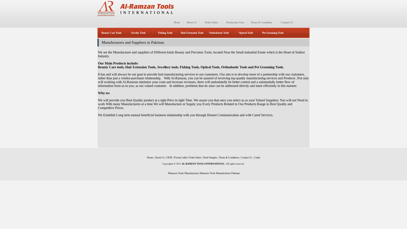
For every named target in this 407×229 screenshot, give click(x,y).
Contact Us (287, 22)
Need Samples (210, 157)
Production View (235, 22)
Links (257, 157)
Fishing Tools (165, 32)
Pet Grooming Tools (273, 32)
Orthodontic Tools (219, 32)
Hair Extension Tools (192, 32)
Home (177, 22)
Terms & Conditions (229, 157)
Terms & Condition (261, 22)
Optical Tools (246, 32)
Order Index (211, 22)
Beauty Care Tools (111, 32)
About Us (191, 22)
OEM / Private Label (176, 157)
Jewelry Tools (138, 32)
